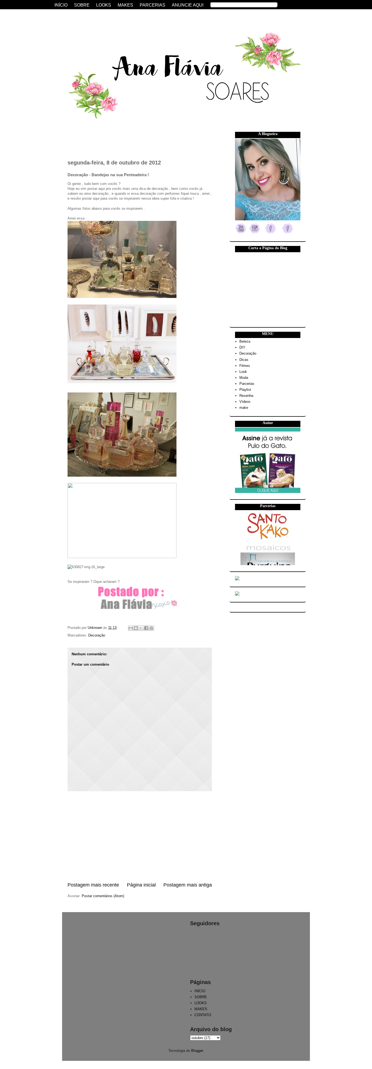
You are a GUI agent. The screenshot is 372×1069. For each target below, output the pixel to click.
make (243, 408)
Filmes (244, 366)
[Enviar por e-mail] (130, 628)
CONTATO (202, 1015)
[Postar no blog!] (136, 628)
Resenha (246, 396)
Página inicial (141, 885)
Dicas (243, 360)
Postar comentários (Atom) (103, 896)
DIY (242, 347)
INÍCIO (199, 991)
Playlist (245, 390)
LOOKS (200, 1003)
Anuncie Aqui (187, 5)
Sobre (82, 5)
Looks (103, 5)
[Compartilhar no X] (141, 628)
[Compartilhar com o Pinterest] (151, 628)
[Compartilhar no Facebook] (146, 628)
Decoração (96, 635)
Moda (243, 378)
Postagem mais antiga (187, 885)
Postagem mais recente (93, 885)
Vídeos (245, 402)
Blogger (197, 1051)
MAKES (200, 1009)
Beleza (244, 341)
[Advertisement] (140, 836)
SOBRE (200, 997)
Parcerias (246, 384)
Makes (125, 5)
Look (243, 372)
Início (61, 5)
